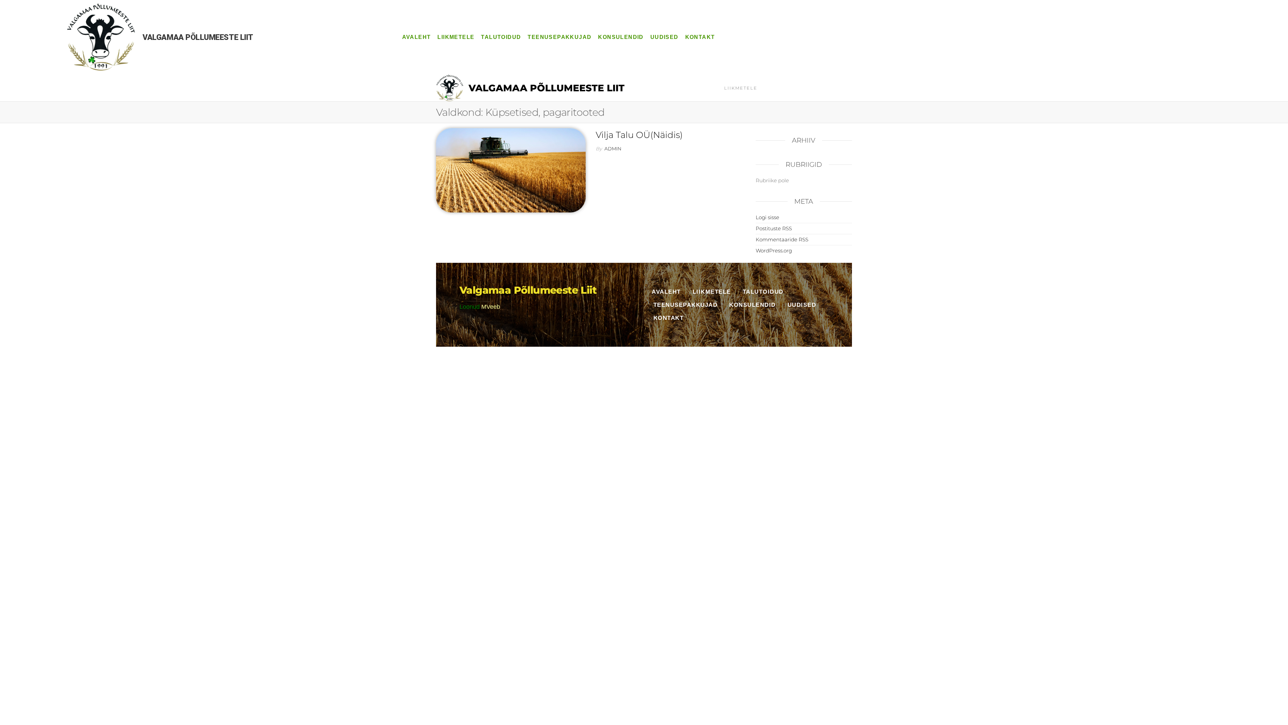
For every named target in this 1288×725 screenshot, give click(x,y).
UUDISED (664, 37)
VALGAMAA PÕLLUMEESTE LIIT (198, 37)
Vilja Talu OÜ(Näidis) (639, 135)
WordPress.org (774, 250)
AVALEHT (416, 37)
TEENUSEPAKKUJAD (559, 37)
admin (612, 149)
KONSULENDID (620, 37)
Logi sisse (767, 217)
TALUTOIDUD (501, 37)
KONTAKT (700, 37)
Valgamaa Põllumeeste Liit (547, 88)
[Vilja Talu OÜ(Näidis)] (511, 169)
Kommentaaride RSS (782, 239)
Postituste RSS (774, 228)
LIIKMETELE (455, 37)
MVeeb (490, 306)
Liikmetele (740, 88)
